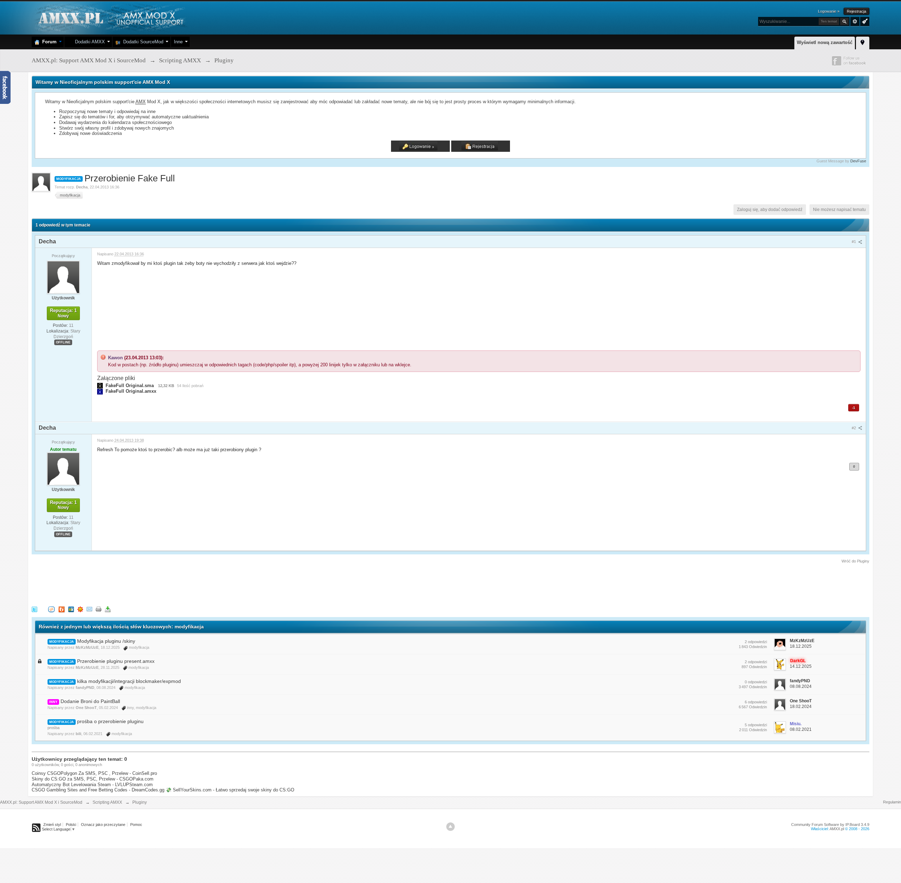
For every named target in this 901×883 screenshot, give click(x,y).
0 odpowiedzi (756, 682)
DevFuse (858, 161)
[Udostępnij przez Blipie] (61, 608)
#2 (854, 428)
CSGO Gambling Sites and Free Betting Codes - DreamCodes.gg (98, 789)
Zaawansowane (854, 21)
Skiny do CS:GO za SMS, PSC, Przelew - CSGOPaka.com (92, 779)
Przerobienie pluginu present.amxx (116, 661)
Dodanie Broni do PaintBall (90, 701)
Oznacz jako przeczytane (103, 824)
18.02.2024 (801, 706)
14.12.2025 (801, 666)
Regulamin (892, 802)
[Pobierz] (108, 608)
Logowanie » (828, 11)
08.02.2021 (801, 729)
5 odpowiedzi (756, 725)
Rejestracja (856, 11)
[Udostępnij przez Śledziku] (71, 608)
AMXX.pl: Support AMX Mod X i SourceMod (41, 802)
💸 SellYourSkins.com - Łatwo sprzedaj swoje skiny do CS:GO (230, 789)
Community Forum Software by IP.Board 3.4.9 (830, 824)
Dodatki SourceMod (141, 41)
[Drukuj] (98, 608)
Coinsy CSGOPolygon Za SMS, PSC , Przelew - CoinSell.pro (94, 773)
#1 (854, 242)
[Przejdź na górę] (450, 826)
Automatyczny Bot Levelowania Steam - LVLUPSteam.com (92, 784)
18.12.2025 (801, 646)
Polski (71, 824)
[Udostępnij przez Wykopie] (51, 608)
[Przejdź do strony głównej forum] (110, 17)
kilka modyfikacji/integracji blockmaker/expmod (129, 681)
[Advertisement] (160, 583)
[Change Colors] (864, 21)
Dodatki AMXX (88, 41)
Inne (178, 41)
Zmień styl (52, 824)
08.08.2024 (801, 686)
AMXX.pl (837, 829)
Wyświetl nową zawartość (824, 42)
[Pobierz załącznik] (100, 385)
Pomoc (136, 824)
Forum (48, 41)
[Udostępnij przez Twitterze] (34, 608)
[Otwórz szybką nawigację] (862, 42)
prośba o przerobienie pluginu (110, 721)
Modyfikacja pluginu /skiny (106, 641)
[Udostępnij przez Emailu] (89, 608)
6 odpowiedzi (756, 702)
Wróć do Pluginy (855, 561)
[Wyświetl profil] (63, 276)
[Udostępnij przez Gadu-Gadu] (80, 608)
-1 (853, 408)
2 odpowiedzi (756, 642)
